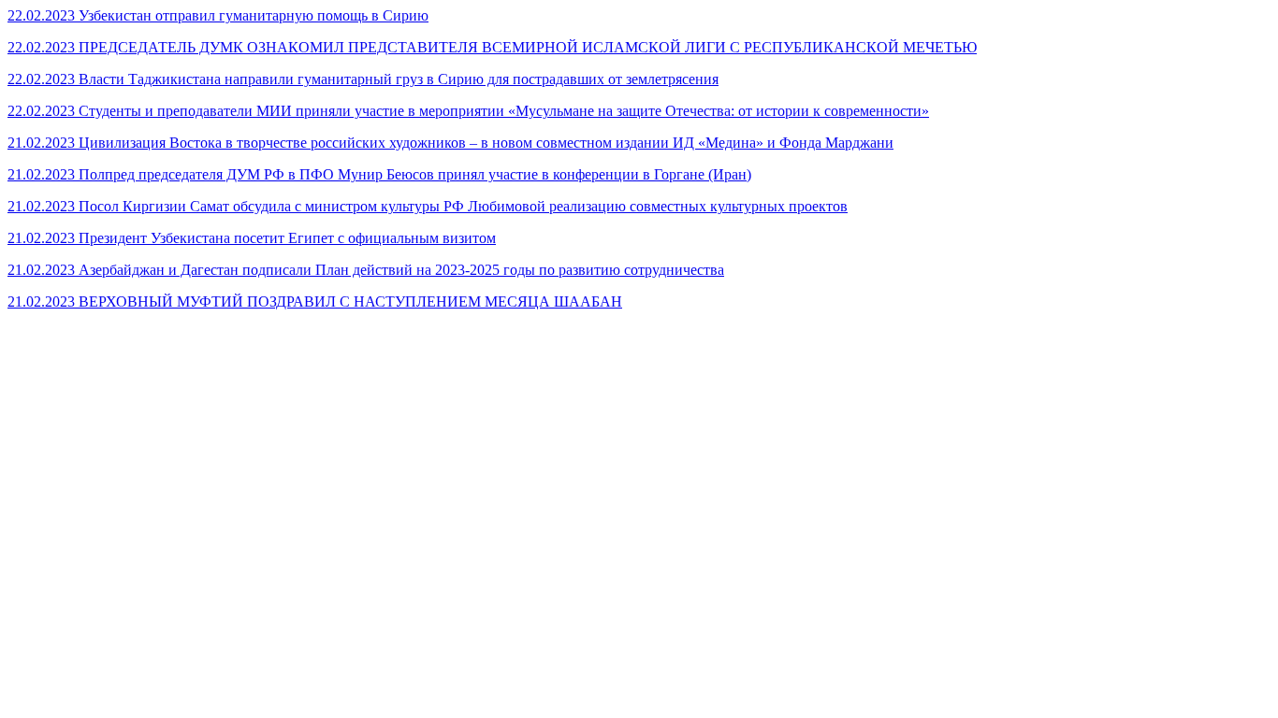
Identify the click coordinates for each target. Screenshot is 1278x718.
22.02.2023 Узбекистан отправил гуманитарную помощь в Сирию (217, 15)
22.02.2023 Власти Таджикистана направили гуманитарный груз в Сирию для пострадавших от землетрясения (363, 79)
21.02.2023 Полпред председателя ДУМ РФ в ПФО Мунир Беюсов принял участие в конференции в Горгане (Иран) (379, 174)
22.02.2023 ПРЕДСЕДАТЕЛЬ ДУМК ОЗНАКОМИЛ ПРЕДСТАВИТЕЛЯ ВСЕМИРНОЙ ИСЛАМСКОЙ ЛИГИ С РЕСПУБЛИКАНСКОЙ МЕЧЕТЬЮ (492, 47)
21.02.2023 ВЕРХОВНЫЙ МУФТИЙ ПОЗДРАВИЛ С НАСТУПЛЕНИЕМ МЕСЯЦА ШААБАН (314, 301)
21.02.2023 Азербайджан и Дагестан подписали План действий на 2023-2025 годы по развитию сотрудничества (365, 270)
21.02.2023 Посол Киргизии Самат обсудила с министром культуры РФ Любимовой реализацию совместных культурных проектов (427, 206)
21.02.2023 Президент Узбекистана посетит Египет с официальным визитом (251, 238)
